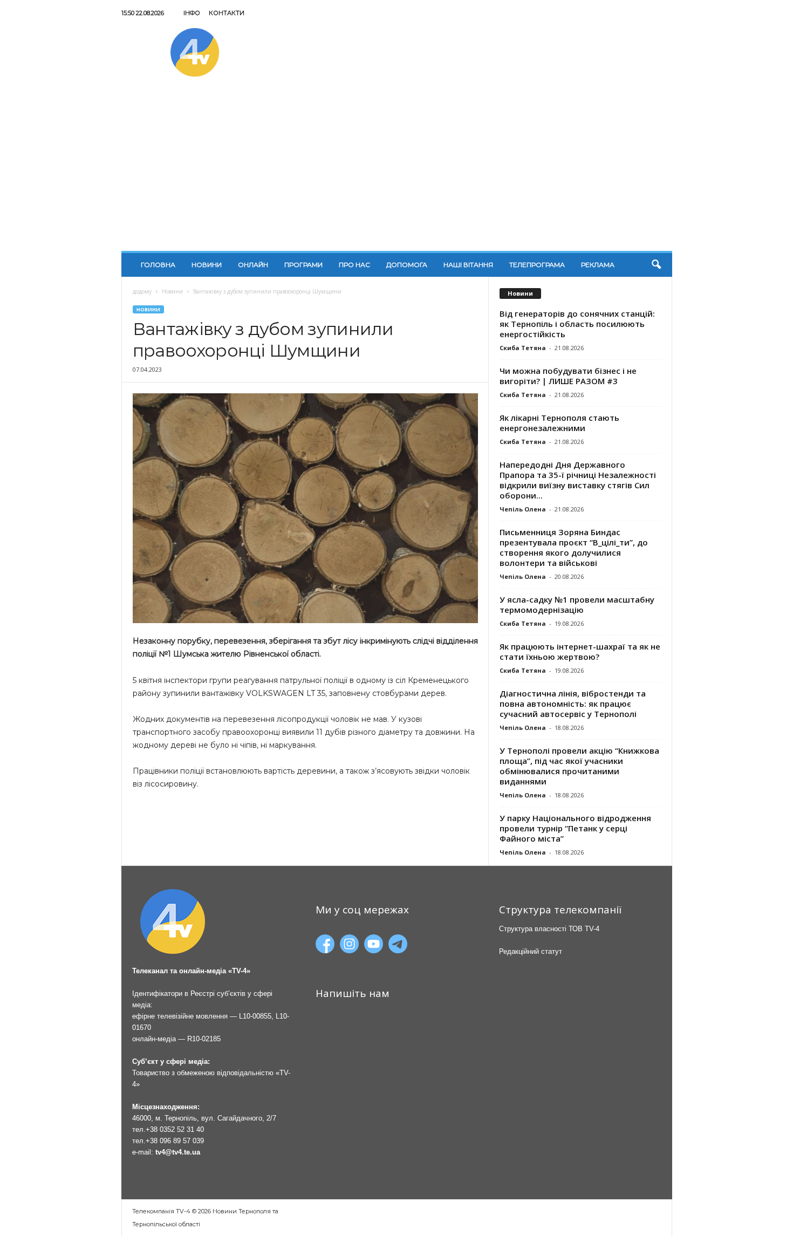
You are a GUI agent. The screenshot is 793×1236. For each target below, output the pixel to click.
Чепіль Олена (523, 509)
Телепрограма (537, 265)
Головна (158, 265)
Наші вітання (468, 265)
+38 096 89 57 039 (175, 1141)
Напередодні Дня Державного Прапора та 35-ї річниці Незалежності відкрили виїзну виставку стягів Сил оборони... (578, 480)
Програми (303, 265)
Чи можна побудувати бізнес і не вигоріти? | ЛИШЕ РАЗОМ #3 (568, 375)
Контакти (226, 13)
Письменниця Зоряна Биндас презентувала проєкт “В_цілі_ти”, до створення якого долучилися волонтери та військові (574, 547)
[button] (656, 265)
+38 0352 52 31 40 (175, 1129)
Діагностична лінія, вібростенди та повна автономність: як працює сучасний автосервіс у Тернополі (573, 703)
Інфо (191, 13)
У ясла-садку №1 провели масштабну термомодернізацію (577, 604)
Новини (207, 265)
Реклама (597, 265)
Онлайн (253, 265)
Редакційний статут (530, 951)
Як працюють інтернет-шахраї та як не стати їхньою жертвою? (580, 651)
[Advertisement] (396, 169)
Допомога (406, 265)
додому (142, 291)
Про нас (354, 265)
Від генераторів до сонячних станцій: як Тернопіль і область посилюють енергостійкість (577, 323)
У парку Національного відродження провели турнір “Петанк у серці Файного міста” (575, 828)
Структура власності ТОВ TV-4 (549, 929)
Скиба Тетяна (523, 348)
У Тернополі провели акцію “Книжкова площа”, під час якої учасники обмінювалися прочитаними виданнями (579, 766)
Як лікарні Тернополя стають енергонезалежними (559, 422)
